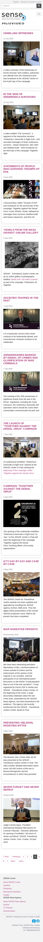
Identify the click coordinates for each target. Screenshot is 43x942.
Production (7, 889)
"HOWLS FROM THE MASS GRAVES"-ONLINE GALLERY (20, 231)
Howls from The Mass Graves (24, 279)
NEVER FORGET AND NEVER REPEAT (21, 788)
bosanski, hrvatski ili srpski (31, 2)
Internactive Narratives (12, 892)
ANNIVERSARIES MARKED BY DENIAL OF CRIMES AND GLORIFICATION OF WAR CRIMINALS (20, 359)
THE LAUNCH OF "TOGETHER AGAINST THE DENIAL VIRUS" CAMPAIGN (20, 426)
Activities (6, 885)
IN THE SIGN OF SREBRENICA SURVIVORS (19, 95)
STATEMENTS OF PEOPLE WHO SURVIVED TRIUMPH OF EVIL (21, 169)
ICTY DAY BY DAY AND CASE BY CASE (21, 562)
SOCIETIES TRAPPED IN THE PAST (20, 299)
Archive (6, 905)
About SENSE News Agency (14, 901)
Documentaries (9, 911)
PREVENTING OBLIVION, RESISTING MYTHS (18, 724)
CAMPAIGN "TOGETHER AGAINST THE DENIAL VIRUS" (18, 489)
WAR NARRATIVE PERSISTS (20, 629)
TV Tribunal (7, 908)
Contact (6, 895)
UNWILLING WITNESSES (18, 33)
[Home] (14, 16)
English (16, 2)
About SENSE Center (11, 882)
